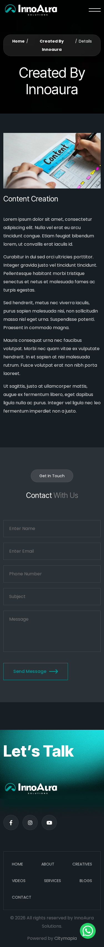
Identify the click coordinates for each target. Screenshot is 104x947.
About (47, 864)
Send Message (29, 671)
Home (18, 41)
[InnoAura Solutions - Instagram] (30, 822)
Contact (21, 897)
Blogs (86, 880)
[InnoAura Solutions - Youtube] (49, 822)
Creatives (82, 864)
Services (52, 880)
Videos (19, 880)
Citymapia (65, 938)
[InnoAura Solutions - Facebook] (11, 822)
